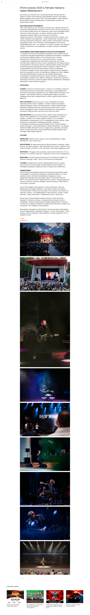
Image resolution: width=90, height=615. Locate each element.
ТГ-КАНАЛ (22, 218)
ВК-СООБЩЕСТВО (24, 220)
